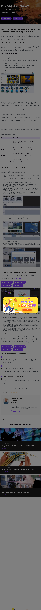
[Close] (38, 296)
